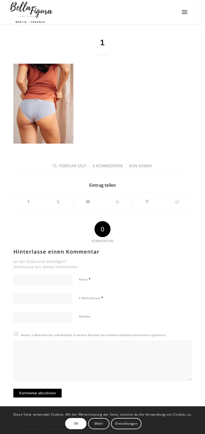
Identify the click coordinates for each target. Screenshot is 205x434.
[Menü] (184, 12)
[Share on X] (87, 201)
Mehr (98, 423)
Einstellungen (126, 423)
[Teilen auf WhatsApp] (117, 201)
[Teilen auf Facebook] (28, 201)
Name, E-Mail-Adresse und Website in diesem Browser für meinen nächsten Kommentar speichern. (93, 335)
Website (85, 316)
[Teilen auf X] (58, 201)
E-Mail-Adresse (91, 297)
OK (76, 423)
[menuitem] (184, 12)
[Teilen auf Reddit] (176, 201)
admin (145, 165)
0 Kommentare (108, 165)
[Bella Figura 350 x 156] (30, 12)
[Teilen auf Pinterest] (147, 201)
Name (84, 279)
